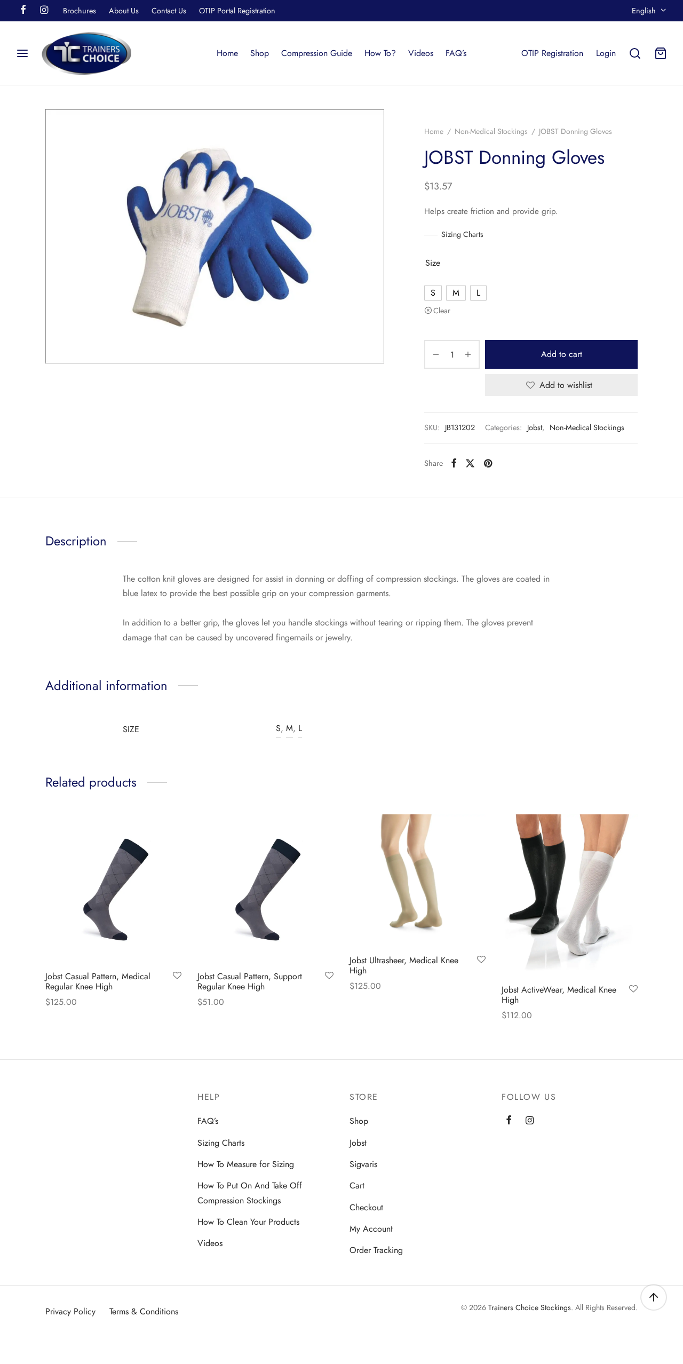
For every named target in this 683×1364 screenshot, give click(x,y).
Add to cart (561, 354)
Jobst (534, 427)
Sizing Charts (462, 234)
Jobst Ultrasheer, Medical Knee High (404, 966)
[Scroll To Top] (653, 1297)
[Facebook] (454, 463)
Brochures (79, 10)
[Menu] (22, 53)
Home (227, 53)
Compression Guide (316, 53)
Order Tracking (376, 1250)
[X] (470, 463)
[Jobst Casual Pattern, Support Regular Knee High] (265, 888)
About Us (124, 10)
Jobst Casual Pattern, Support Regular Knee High (249, 981)
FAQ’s (456, 53)
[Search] (635, 53)
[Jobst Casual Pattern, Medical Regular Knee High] (113, 888)
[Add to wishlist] (177, 976)
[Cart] (660, 53)
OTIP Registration (552, 53)
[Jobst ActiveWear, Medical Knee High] (570, 895)
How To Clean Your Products (248, 1222)
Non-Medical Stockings (491, 131)
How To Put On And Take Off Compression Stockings (249, 1192)
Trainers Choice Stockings (529, 1307)
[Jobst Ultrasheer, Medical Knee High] (418, 880)
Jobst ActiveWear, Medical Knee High (559, 995)
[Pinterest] (488, 463)
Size (432, 263)
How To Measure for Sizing (245, 1164)
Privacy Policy (70, 1311)
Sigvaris (363, 1164)
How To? (380, 53)
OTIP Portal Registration (237, 10)
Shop (259, 53)
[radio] (433, 293)
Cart (357, 1185)
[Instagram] (529, 1121)
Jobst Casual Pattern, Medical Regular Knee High (97, 981)
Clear (441, 310)
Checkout (366, 1207)
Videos (420, 53)
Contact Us (169, 10)
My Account (371, 1229)
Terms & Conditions (143, 1311)
